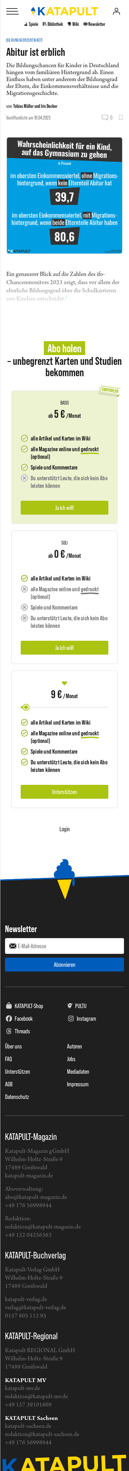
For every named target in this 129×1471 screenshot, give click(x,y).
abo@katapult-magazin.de (36, 1197)
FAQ (8, 1058)
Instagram (86, 1018)
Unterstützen (17, 1071)
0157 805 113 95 (25, 1316)
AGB (9, 1084)
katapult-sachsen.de (28, 1426)
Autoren (74, 1046)
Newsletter (21, 928)
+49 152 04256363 (28, 1235)
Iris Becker (49, 106)
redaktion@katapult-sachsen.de (42, 1435)
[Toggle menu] (12, 11)
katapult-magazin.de (29, 1176)
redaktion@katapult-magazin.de (43, 1227)
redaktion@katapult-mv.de (36, 1397)
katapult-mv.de (22, 1388)
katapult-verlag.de (26, 1300)
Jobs (71, 1058)
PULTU (80, 1005)
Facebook (24, 1018)
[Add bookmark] (121, 117)
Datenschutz (17, 1096)
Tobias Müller (23, 106)
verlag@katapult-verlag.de (35, 1308)
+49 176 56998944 (28, 1206)
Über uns (13, 1046)
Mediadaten (78, 1071)
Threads (22, 1031)
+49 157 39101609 (28, 1405)
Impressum (78, 1084)
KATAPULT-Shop (29, 1005)
